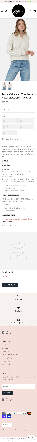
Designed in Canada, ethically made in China (17, 219)
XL (7, 133)
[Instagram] (7, 332)
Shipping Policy (7, 358)
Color (3, 116)
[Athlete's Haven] (18, 10)
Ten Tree (6, 109)
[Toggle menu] (2, 11)
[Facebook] (3, 332)
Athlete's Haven (10, 430)
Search (4, 345)
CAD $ (5, 425)
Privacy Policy (6, 361)
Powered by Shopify (20, 430)
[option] (18, 50)
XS (7, 121)
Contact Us (5, 351)
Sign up (7, 393)
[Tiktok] (10, 332)
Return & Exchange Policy (10, 354)
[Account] (30, 11)
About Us (5, 348)
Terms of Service (7, 364)
